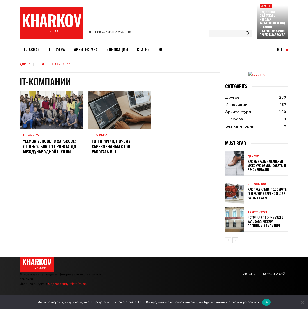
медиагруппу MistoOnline (67, 284)
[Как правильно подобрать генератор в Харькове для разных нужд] (234, 191)
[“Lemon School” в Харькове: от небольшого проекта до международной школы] (51, 110)
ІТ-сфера (31, 135)
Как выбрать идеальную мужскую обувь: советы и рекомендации (267, 165)
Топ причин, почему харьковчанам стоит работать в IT (112, 146)
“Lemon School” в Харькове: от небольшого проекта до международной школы (49, 146)
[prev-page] (228, 240)
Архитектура (258, 212)
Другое (265, 6)
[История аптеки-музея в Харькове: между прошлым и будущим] (234, 219)
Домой (25, 63)
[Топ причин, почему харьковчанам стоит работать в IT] (119, 110)
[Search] (247, 33)
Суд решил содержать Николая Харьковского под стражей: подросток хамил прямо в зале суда (272, 23)
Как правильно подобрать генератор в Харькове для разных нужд (267, 193)
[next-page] (235, 240)
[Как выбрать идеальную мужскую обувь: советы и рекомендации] (234, 163)
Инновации (257, 184)
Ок (266, 302)
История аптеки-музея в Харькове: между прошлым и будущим (265, 221)
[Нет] (302, 302)
